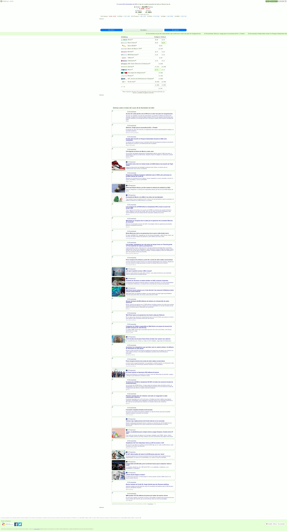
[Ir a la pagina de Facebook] (16, 524)
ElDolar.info (8, 1)
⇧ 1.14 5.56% (126, 16)
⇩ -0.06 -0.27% (112, 16)
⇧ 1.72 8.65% (155, 16)
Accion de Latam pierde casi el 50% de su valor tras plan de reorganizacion (140, 33)
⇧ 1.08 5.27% (142, 16)
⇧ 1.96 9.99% (169, 16)
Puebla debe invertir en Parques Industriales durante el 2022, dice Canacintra (243, 33)
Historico (274, 1)
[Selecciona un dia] (282, 1)
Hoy (268, 1)
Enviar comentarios (6, 521)
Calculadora (143, 30)
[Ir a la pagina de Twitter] (20, 524)
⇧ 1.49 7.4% (183, 16)
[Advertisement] (143, 23)
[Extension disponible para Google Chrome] (7, 524)
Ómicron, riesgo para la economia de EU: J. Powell (192, 33)
